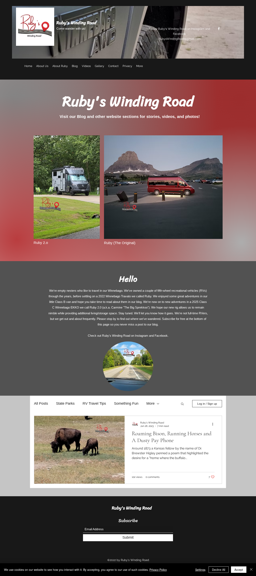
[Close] (251, 569)
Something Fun (126, 403)
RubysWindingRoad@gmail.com (180, 38)
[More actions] (214, 424)
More (150, 403)
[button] (182, 404)
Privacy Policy (158, 570)
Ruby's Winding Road (76, 23)
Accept (238, 570)
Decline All (218, 570)
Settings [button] (200, 570)
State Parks (65, 403)
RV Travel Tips (94, 403)
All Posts (41, 403)
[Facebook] (219, 29)
